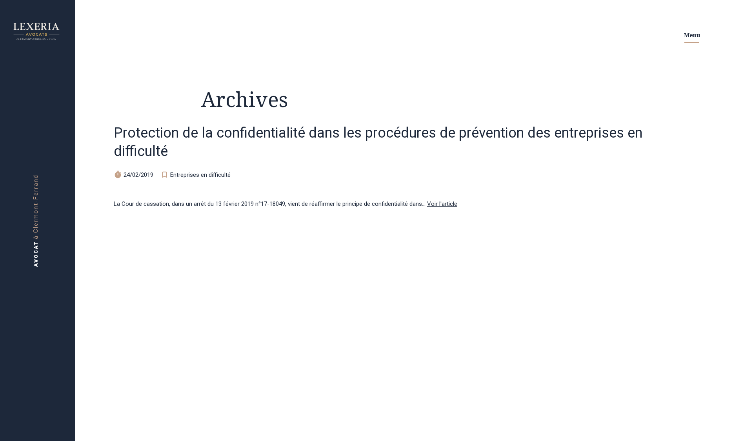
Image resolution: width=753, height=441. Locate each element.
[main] (376, 220)
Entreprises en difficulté (200, 174)
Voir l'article (442, 203)
